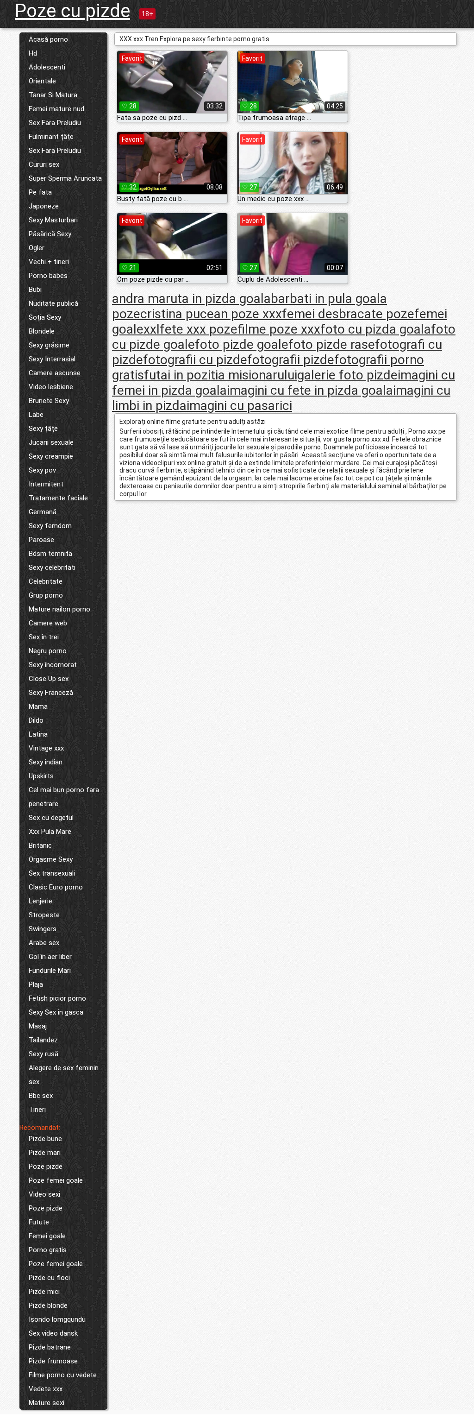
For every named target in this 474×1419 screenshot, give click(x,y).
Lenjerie (40, 901)
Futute (39, 1222)
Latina (38, 734)
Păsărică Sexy (50, 234)
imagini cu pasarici (239, 405)
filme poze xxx (278, 329)
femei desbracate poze (348, 314)
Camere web (48, 623)
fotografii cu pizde (195, 359)
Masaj (38, 1026)
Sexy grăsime (49, 345)
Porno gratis (48, 1250)
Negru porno (48, 651)
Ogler (36, 248)
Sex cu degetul (51, 818)
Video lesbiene (51, 387)
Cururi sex (44, 164)
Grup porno (46, 595)
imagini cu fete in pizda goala (310, 390)
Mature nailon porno (59, 609)
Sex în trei (44, 637)
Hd (33, 53)
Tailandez (43, 1040)
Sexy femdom (50, 526)
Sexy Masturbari (53, 220)
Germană (42, 512)
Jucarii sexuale (51, 442)
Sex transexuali (52, 873)
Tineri (37, 1109)
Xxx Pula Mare (50, 831)
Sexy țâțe (43, 428)
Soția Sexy (45, 317)
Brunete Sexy (49, 401)
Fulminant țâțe (51, 136)
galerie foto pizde (347, 375)
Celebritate (45, 581)
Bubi (35, 289)
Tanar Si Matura (53, 95)
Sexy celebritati (52, 567)
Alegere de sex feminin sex (64, 1075)
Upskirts (41, 776)
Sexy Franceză (51, 692)
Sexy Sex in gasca (56, 1012)
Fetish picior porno (57, 998)
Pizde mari (45, 1152)
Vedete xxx (45, 1389)
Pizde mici (44, 1291)
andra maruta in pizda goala (191, 298)
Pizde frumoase (53, 1361)
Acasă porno (48, 39)
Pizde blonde (48, 1305)
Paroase (41, 540)
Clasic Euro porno (56, 887)
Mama (38, 706)
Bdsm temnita (50, 553)
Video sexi (44, 1194)
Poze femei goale (56, 1180)
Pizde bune (45, 1139)
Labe (36, 414)
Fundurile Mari (50, 970)
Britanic (40, 845)
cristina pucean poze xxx (211, 314)
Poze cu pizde (72, 11)
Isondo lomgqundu (57, 1319)
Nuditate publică (53, 303)
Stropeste (44, 915)
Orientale (42, 81)
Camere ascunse (55, 373)
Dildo (36, 720)
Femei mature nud (56, 109)
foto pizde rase (331, 344)
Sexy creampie (51, 456)
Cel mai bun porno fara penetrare (64, 797)
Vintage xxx (46, 748)
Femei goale (47, 1236)
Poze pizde (45, 1166)
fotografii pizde (290, 359)
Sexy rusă (43, 1054)
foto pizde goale (241, 344)
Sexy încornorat (53, 665)
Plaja (36, 984)
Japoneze (44, 206)
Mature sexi (46, 1403)
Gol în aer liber (50, 956)
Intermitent (46, 484)
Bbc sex (41, 1095)
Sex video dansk (53, 1333)
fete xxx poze (198, 329)
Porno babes (48, 275)
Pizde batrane (50, 1347)
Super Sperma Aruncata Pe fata (65, 185)
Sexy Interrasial (52, 359)
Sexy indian (45, 762)
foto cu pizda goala (375, 329)
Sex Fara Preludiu (55, 123)
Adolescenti (47, 67)
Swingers (42, 929)
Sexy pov (42, 470)
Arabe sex (44, 943)
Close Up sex (49, 679)
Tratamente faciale (58, 498)
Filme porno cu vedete (63, 1375)
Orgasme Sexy (51, 859)
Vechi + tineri (49, 262)
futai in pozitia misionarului (220, 375)
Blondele (42, 331)
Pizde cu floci (49, 1278)
